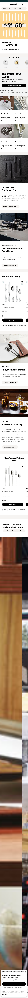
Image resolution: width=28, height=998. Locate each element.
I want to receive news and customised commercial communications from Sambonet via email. (13, 988)
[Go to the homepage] (13, 4)
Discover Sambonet (13, 85)
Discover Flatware (9, 382)
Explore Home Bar (9, 447)
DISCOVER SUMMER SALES (9, 50)
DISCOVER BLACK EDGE (9, 206)
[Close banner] (27, 1)
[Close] (25, 972)
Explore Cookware (9, 265)
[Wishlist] (23, 282)
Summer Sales (3, 1)
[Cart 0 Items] (25, 4)
